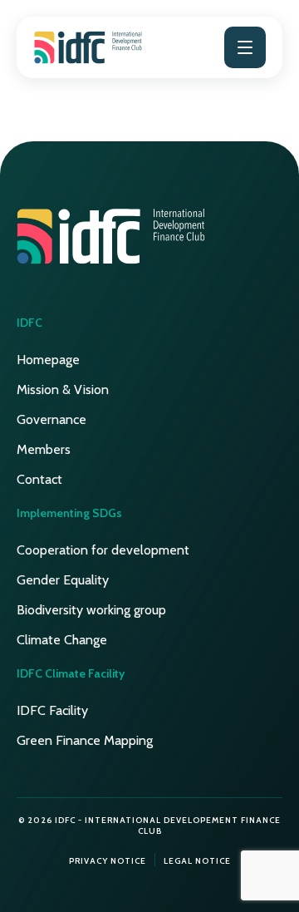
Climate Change (62, 640)
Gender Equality (63, 580)
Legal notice (197, 860)
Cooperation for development (103, 550)
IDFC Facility (52, 710)
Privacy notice (107, 860)
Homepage (48, 359)
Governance (51, 419)
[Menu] (245, 47)
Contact (39, 479)
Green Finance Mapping (85, 740)
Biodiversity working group (91, 610)
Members (44, 449)
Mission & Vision (63, 389)
